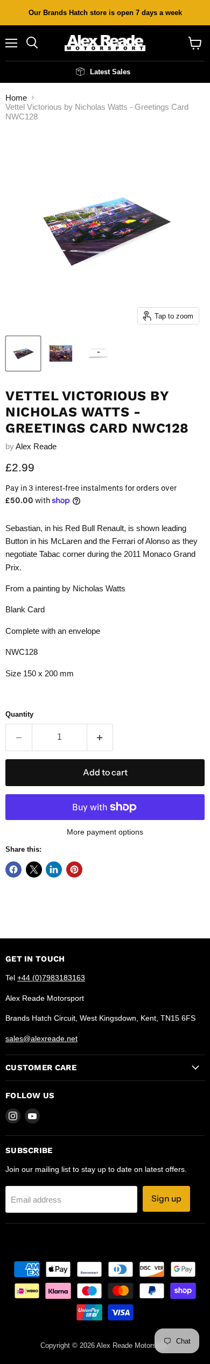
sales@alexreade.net (41, 1038)
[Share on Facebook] (13, 869)
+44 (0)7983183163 (51, 977)
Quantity (19, 714)
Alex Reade (36, 446)
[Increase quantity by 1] (100, 737)
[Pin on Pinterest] (74, 869)
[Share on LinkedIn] (54, 869)
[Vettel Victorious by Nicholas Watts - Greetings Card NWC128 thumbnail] (23, 353)
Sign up (166, 1198)
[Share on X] (34, 869)
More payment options (105, 832)
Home (16, 97)
